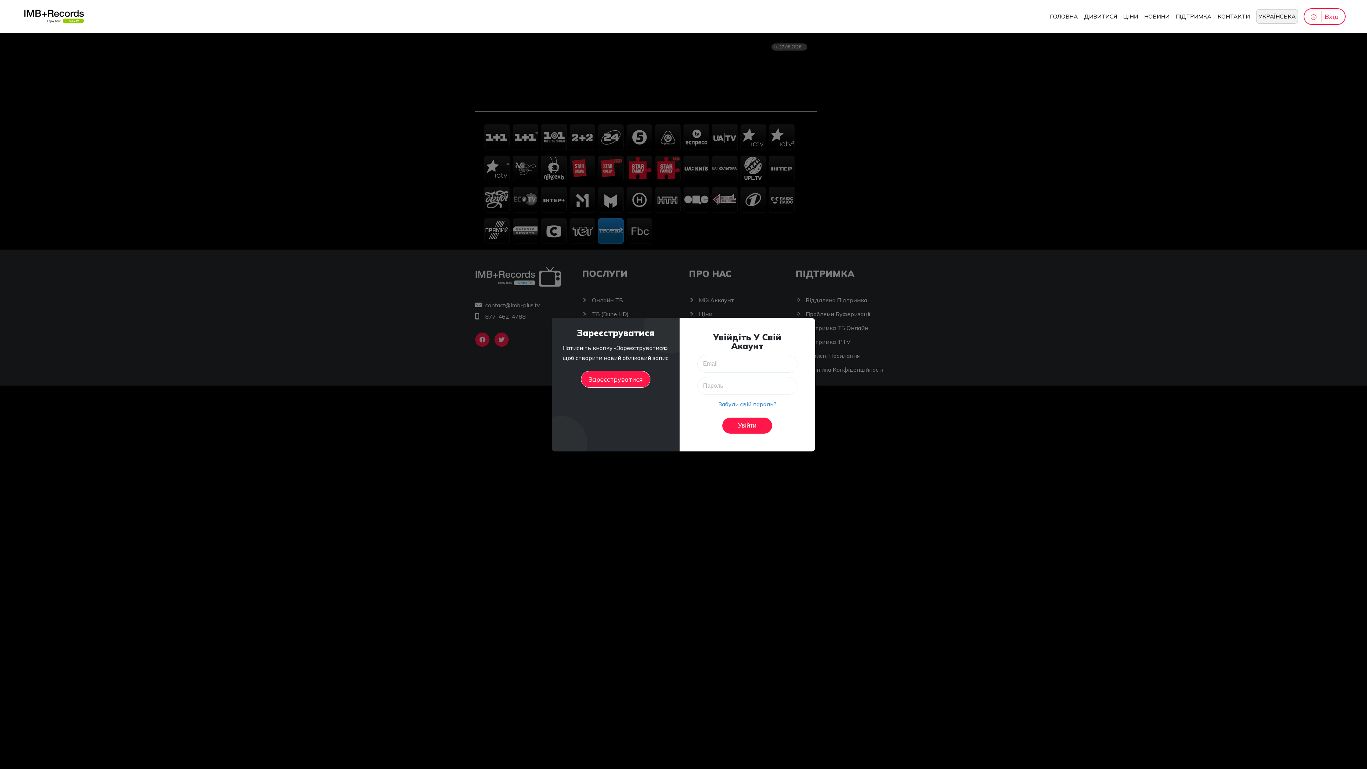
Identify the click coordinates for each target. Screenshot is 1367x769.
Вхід (1332, 16)
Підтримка (1193, 16)
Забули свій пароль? (747, 404)
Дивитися (1100, 16)
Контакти (1233, 16)
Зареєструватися (615, 379)
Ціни (1130, 16)
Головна (1064, 16)
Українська (1277, 16)
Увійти (747, 425)
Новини (1156, 16)
